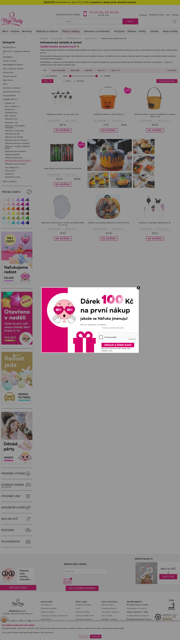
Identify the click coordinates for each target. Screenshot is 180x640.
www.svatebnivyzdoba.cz (60, 634)
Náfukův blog (18, 587)
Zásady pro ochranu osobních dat (54, 616)
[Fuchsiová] (18, 204)
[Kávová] (23, 213)
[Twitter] (13, 621)
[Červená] (18, 209)
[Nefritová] (4, 218)
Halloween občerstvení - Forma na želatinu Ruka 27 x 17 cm (62, 224)
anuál (115, 619)
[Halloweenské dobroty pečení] (121, 163)
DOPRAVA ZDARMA (12, 485)
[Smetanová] (4, 213)
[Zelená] (27, 218)
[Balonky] (17, 284)
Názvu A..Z (102, 70)
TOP (45, 70)
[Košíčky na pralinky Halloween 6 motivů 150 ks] (109, 218)
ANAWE (114, 638)
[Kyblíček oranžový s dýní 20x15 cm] (109, 110)
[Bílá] (4, 200)
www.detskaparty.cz (85, 634)
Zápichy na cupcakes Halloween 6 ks (155, 223)
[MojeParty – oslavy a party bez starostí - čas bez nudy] (12, 19)
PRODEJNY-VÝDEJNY (13, 473)
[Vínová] (23, 209)
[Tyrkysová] (13, 223)
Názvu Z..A (115, 70)
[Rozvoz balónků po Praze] (17, 404)
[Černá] (27, 209)
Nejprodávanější (58, 70)
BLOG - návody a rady (110, 623)
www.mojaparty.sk (34, 634)
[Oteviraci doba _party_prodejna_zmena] (17, 344)
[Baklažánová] (27, 204)
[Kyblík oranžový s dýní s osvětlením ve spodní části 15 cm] (155, 110)
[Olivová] (13, 218)
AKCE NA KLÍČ (9, 518)
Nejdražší (88, 70)
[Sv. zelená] (23, 218)
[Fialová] (18, 200)
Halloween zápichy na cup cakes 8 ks (63, 114)
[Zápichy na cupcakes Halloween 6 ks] (155, 218)
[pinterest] (21, 621)
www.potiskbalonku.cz (140, 634)
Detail (71, 120)
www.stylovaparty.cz (165, 634)
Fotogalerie (106, 626)
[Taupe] (8, 213)
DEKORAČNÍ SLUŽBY (13, 507)
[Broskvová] (4, 209)
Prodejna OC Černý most (137, 626)
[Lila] (13, 200)
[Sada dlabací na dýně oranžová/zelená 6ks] (63, 164)
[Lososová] (4, 204)
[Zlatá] (18, 213)
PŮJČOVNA (7, 530)
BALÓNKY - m (107, 619)
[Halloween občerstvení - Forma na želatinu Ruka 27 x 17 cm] (63, 218)
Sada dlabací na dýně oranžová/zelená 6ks (62, 168)
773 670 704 (96, 12)
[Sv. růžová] (8, 204)
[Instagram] (29, 621)
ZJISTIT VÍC (168, 576)
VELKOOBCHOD (10, 541)
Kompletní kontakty (83, 605)
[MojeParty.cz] (17, 603)
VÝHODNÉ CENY (11, 496)
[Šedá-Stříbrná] (8, 200)
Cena (65, 76)
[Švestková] (23, 200)
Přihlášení (143, 15)
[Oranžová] (13, 209)
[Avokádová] (18, 218)
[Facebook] (5, 621)
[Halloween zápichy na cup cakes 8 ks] (63, 110)
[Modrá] (23, 223)
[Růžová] (13, 204)
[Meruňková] (8, 209)
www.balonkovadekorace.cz (113, 634)
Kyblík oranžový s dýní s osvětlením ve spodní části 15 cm (155, 115)
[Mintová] (8, 223)
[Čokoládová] (27, 213)
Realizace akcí (81, 623)
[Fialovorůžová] (27, 200)
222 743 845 (112, 12)
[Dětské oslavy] (17, 464)
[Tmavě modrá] (27, 223)
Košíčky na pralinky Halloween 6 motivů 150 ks (108, 223)
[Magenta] (23, 204)
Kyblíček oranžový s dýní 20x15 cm (109, 114)
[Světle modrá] (18, 223)
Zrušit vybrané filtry (167, 81)
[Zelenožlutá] (8, 218)
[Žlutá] (13, 213)
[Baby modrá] (4, 223)
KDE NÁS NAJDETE (134, 602)
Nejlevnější (74, 70)
